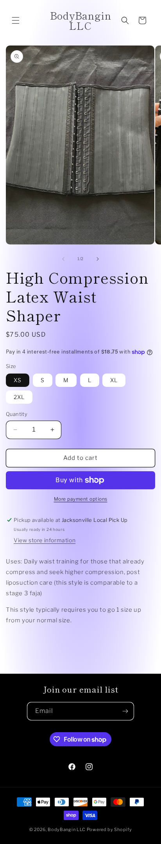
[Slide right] (97, 259)
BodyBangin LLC (67, 829)
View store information (44, 540)
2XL (19, 397)
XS (17, 380)
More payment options (80, 499)
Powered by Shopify (109, 829)
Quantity (16, 414)
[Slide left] (63, 259)
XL (114, 380)
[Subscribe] (125, 711)
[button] (15, 20)
